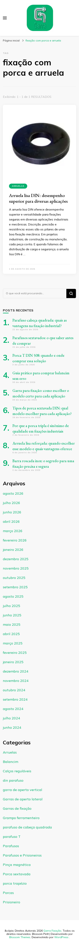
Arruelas (18, 186)
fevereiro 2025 (15, 652)
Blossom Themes (19, 937)
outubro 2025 (14, 577)
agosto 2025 (13, 596)
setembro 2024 (15, 699)
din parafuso (13, 780)
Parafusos (11, 846)
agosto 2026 (13, 493)
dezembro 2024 (15, 671)
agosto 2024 (13, 709)
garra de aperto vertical (22, 790)
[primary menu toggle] (5, 18)
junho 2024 (12, 727)
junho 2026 (12, 512)
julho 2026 (11, 503)
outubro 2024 (14, 690)
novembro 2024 (16, 680)
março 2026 (12, 531)
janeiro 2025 (13, 662)
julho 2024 (11, 718)
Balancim (10, 761)
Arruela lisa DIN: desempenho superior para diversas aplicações (38, 198)
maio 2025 (11, 624)
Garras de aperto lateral (23, 799)
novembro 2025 (16, 568)
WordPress (61, 937)
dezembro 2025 (15, 559)
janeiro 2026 (13, 549)
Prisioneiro (11, 902)
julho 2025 (11, 606)
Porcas (8, 893)
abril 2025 (11, 634)
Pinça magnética (17, 864)
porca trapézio (15, 883)
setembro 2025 (15, 587)
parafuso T (12, 836)
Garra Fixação (52, 930)
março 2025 (12, 643)
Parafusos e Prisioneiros (22, 855)
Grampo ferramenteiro (21, 818)
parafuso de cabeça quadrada (27, 827)
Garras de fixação (17, 808)
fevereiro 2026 (15, 540)
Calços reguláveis (17, 771)
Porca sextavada (16, 874)
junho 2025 (12, 615)
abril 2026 (11, 521)
